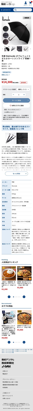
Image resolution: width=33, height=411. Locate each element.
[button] (7, 48)
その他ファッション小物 (21, 349)
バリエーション (7, 89)
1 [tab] (13, 296)
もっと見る (16, 173)
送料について (10, 112)
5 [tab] (19, 296)
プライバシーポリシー (9, 379)
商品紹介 (5, 374)
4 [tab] (18, 296)
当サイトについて (8, 396)
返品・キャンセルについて (12, 109)
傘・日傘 (30, 349)
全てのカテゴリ (7, 10)
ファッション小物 (10, 349)
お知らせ (5, 371)
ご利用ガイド (6, 393)
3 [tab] (16, 296)
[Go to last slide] (2, 49)
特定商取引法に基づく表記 (10, 382)
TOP (3, 349)
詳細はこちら (5, 74)
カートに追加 (16, 100)
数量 (4, 94)
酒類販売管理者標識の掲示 (10, 385)
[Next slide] (30, 49)
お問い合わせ (6, 398)
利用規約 (5, 387)
